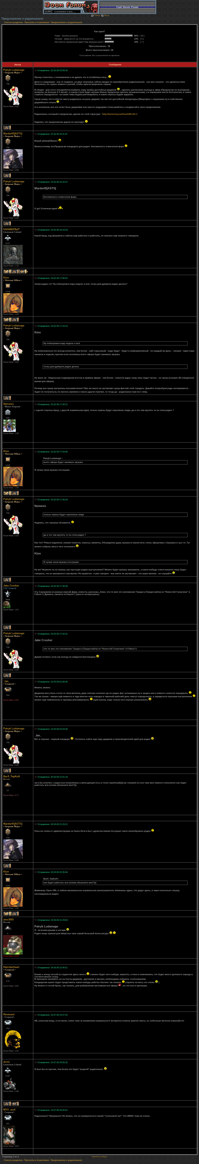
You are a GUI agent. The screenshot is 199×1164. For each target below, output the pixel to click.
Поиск (97, 15)
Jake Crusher (11, 585)
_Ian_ (6, 681)
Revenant (8, 1014)
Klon (6, 277)
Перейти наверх (99, 1156)
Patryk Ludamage (13, 69)
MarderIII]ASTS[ (12, 133)
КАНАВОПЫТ (11, 229)
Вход (106, 15)
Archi (6, 1061)
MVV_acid (9, 1109)
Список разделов (13, 22)
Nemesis (8, 403)
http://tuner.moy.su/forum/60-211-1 (119, 114)
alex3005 (8, 919)
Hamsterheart (11, 967)
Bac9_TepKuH (11, 776)
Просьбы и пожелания (37, 22)
